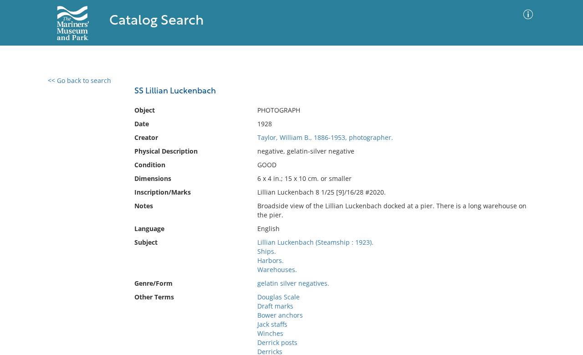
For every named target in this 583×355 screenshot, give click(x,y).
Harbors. (270, 260)
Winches (270, 333)
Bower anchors (280, 315)
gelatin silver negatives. (293, 283)
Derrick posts (277, 342)
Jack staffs (272, 324)
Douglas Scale (278, 297)
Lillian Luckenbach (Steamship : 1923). (315, 242)
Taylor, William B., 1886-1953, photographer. (325, 137)
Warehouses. (277, 269)
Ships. (266, 251)
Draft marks (275, 306)
